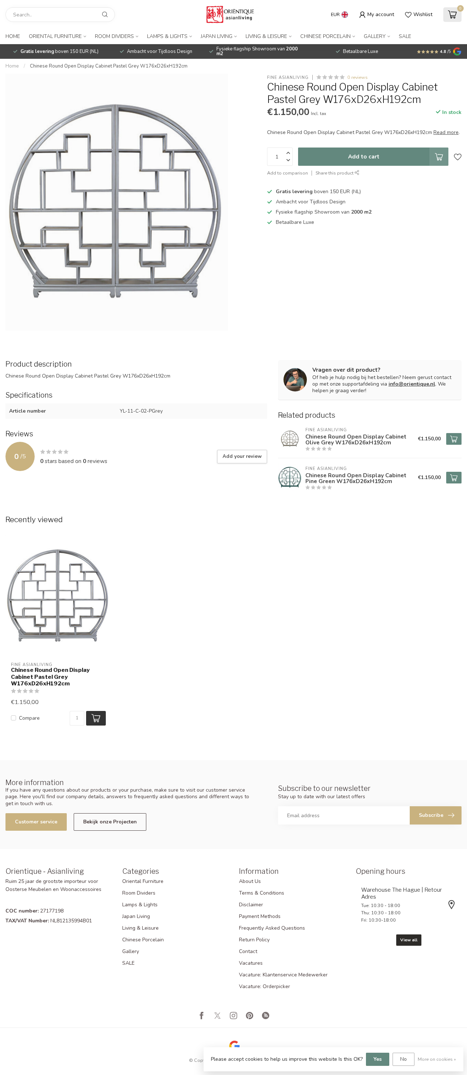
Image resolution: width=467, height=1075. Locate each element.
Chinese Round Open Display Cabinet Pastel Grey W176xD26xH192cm (109, 66)
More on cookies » (437, 1059)
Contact (248, 951)
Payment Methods (260, 916)
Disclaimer (251, 904)
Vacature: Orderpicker (264, 986)
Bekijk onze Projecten (110, 821)
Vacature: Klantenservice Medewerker (283, 974)
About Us (250, 881)
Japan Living (216, 36)
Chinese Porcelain (325, 36)
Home (12, 36)
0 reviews (357, 77)
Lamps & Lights (167, 36)
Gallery (375, 36)
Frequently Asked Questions (272, 928)
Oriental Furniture (55, 36)
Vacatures (251, 963)
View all (408, 940)
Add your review (242, 456)
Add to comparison (287, 173)
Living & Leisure (266, 36)
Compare (29, 718)
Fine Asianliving (288, 77)
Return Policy (254, 939)
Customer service (36, 821)
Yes (378, 1059)
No (403, 1059)
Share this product (335, 173)
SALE (405, 36)
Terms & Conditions (261, 893)
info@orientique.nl (412, 383)
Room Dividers (114, 36)
